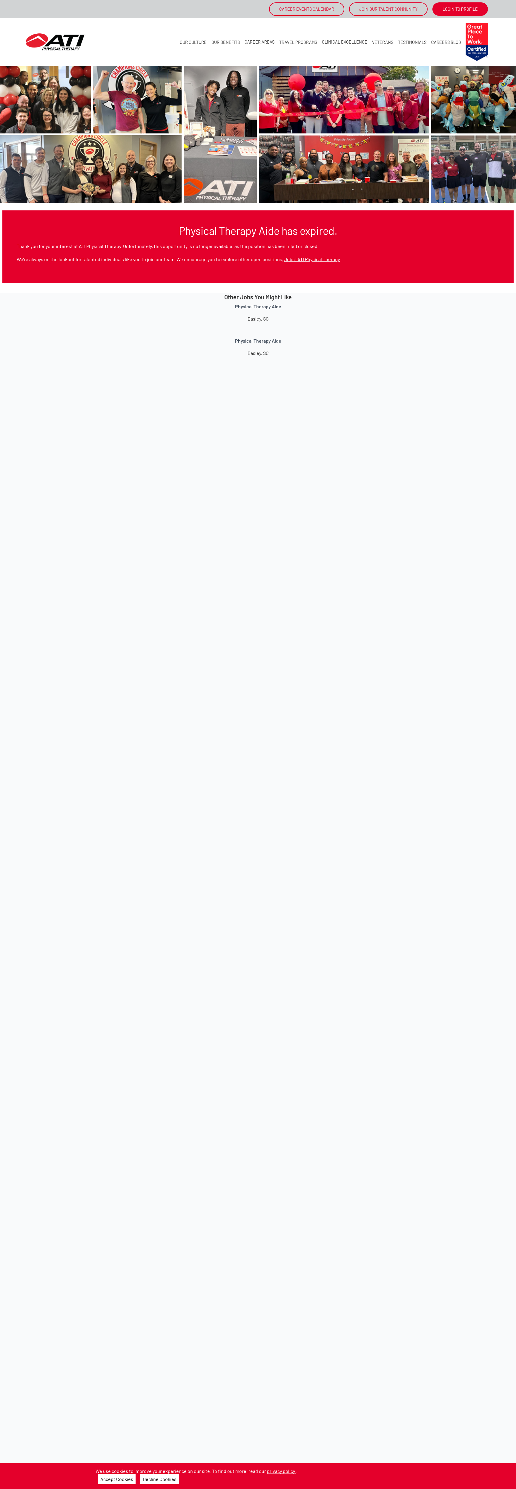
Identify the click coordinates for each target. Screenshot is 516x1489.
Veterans (382, 42)
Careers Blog (446, 42)
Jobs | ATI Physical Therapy (312, 259)
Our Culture (193, 42)
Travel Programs (298, 42)
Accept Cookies (116, 1479)
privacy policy (281, 1471)
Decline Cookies (159, 1479)
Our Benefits (225, 42)
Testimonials (412, 42)
